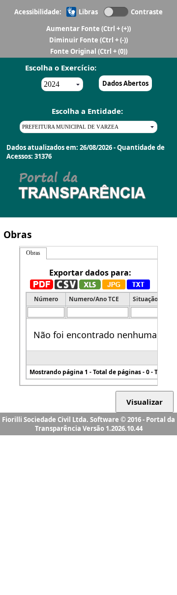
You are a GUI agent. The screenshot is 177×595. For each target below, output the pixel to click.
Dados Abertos (125, 83)
